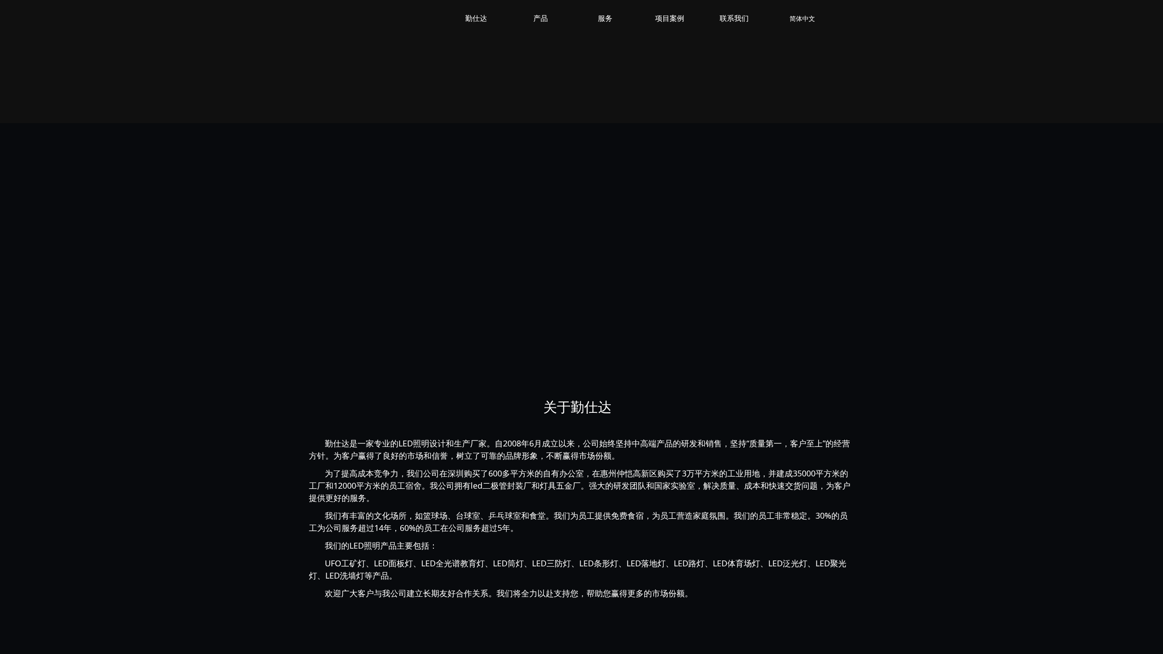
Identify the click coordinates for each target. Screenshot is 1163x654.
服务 (605, 18)
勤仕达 (476, 18)
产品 (540, 18)
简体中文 (802, 18)
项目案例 (669, 18)
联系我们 (734, 18)
